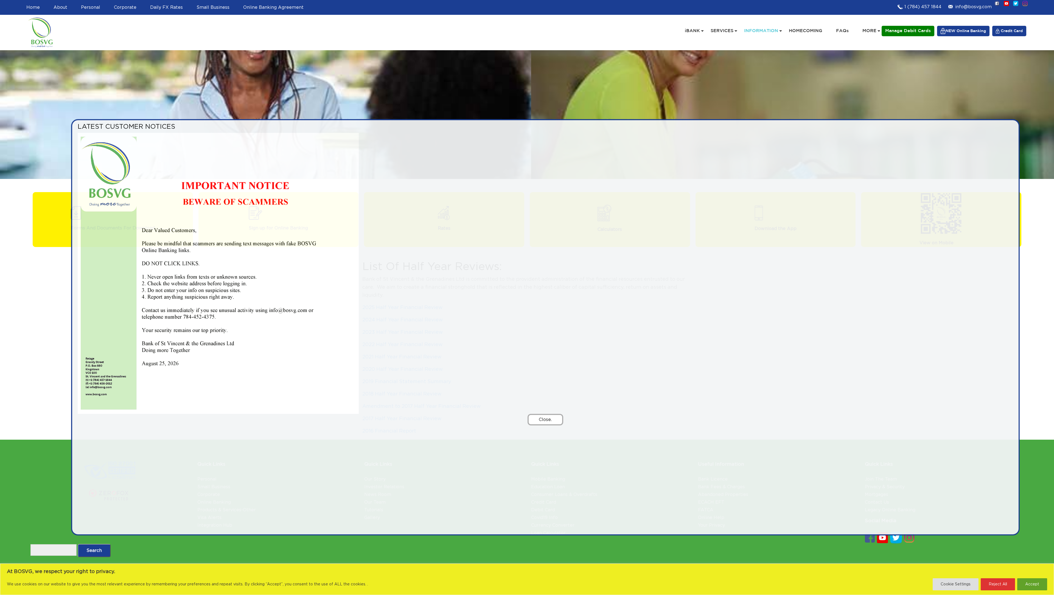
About (60, 7)
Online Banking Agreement (273, 7)
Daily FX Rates (166, 7)
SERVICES (722, 31)
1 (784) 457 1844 (922, 7)
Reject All (998, 584)
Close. (545, 419)
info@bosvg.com (973, 7)
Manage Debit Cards (908, 31)
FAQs (842, 31)
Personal (90, 7)
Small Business (213, 7)
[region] (527, 579)
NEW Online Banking (966, 31)
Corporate (125, 7)
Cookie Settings (956, 584)
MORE (869, 31)
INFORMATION (761, 31)
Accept (1032, 584)
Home (33, 7)
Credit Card (1012, 31)
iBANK (692, 31)
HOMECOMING (805, 31)
